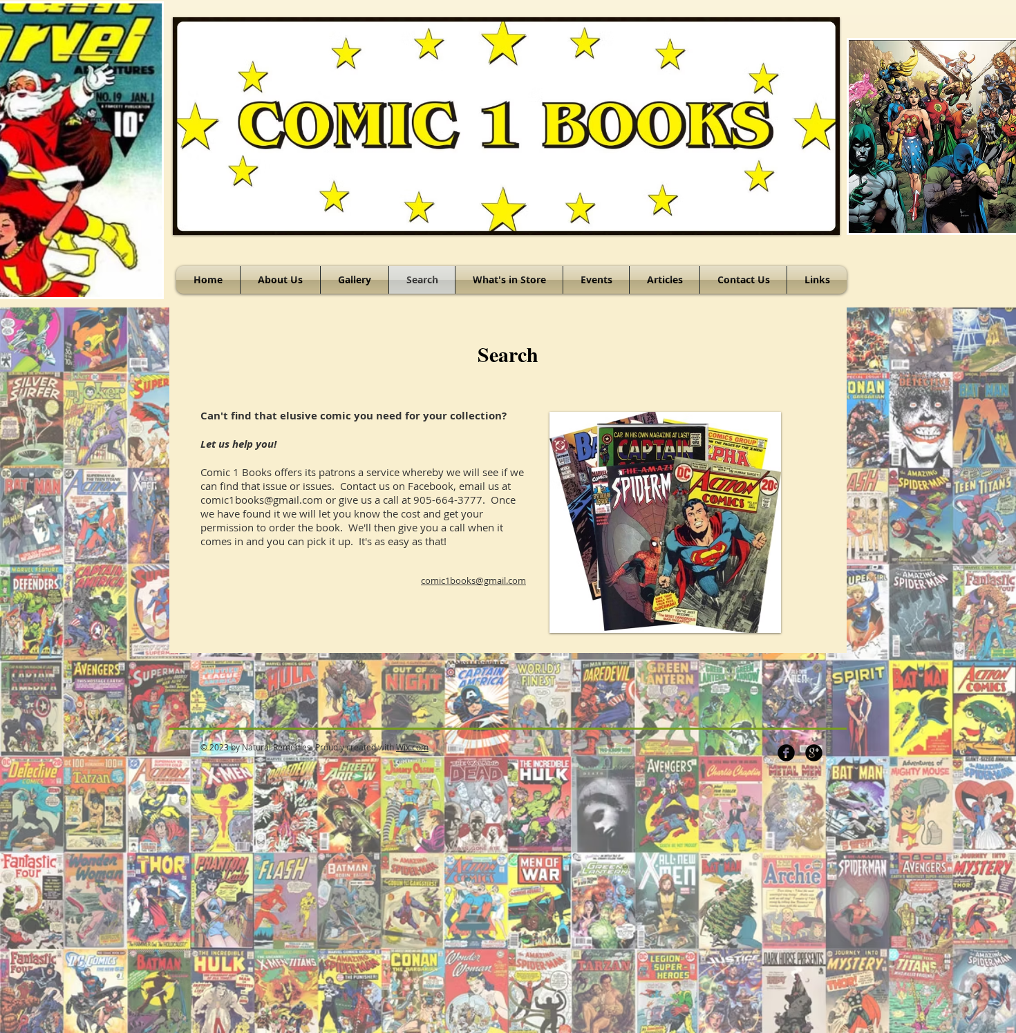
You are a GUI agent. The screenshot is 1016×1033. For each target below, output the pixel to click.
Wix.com (412, 746)
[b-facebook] (786, 752)
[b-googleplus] (813, 752)
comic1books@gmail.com (261, 499)
